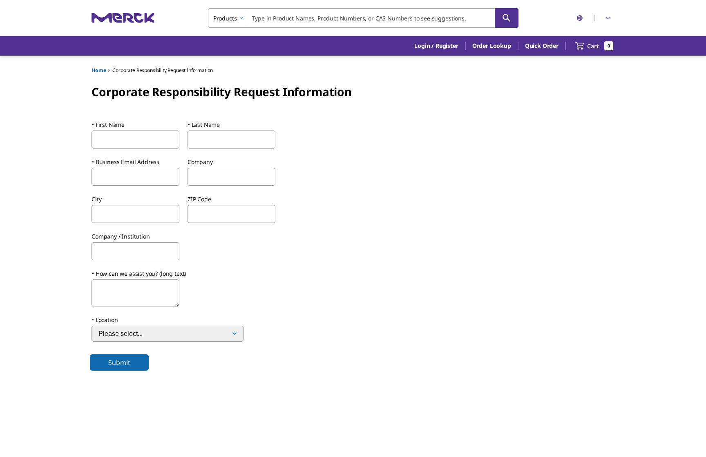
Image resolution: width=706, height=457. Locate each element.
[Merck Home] (123, 18)
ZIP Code (199, 199)
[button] (436, 46)
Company (200, 162)
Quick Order (542, 46)
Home (99, 70)
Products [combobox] (225, 18)
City (96, 199)
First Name (110, 124)
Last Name (206, 124)
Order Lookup (491, 46)
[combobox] (363, 18)
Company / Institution (121, 236)
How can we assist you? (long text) (141, 273)
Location (107, 320)
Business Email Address (127, 162)
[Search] (506, 18)
